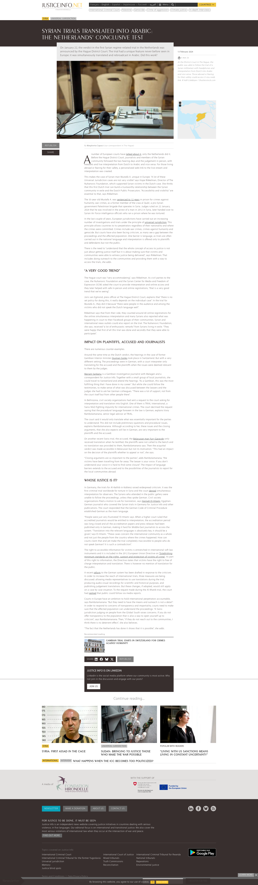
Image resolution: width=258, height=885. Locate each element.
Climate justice (179, 10)
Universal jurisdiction (63, 19)
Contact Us (118, 808)
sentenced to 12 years (128, 200)
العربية (153, 4)
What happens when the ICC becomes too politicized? (113, 760)
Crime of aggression (157, 10)
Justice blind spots (51, 868)
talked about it (133, 154)
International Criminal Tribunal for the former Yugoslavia (71, 858)
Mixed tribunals (111, 858)
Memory (46, 865)
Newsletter (51, 808)
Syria (45, 19)
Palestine (126, 10)
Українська (129, 4)
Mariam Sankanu (93, 374)
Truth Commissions (113, 861)
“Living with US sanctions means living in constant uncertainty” (184, 752)
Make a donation (75, 808)
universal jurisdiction (156, 222)
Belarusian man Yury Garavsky (148, 439)
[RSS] (213, 808)
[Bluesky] (206, 808)
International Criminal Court (104, 10)
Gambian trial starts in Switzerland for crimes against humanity (135, 641)
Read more (162, 882)
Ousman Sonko (119, 358)
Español (116, 4)
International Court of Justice (118, 855)
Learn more (246, 875)
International (50, 761)
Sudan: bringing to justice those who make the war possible (125, 752)
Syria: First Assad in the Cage (64, 751)
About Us (98, 808)
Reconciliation (110, 865)
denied (152, 491)
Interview (66, 761)
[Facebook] (198, 808)
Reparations (142, 861)
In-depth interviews (199, 10)
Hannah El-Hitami (151, 501)
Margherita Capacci (95, 146)
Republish (50, 145)
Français (94, 4)
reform (97, 573)
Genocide (139, 10)
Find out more (51, 835)
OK (152, 882)
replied (92, 593)
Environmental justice (147, 865)
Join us (93, 686)
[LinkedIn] (191, 808)
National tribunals (145, 858)
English (105, 4)
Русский (142, 4)
